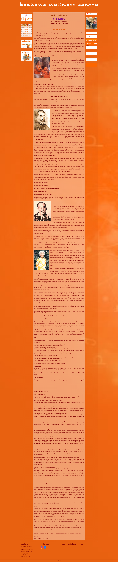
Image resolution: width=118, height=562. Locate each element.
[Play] (87, 43)
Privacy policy (59, 560)
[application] (91, 43)
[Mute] (95, 43)
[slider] (95, 43)
